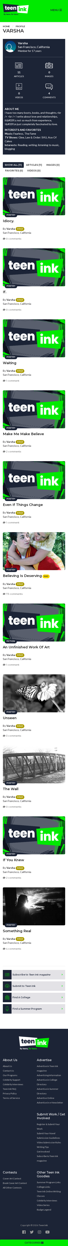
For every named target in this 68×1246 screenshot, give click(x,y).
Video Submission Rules (49, 1142)
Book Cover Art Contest (15, 1183)
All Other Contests (12, 1187)
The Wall (11, 789)
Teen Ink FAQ (9, 1088)
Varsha (10, 228)
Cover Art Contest (12, 1178)
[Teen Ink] (17, 9)
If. (4, 292)
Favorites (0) (14, 170)
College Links (43, 1186)
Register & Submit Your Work (48, 1126)
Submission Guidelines (48, 1137)
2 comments (13, 451)
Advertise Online (45, 1098)
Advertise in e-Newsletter (50, 1102)
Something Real (17, 931)
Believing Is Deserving (22, 576)
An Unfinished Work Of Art (26, 647)
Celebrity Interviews (13, 1084)
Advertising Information (49, 1075)
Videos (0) (34, 170)
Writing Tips (43, 1147)
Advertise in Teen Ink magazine (47, 1068)
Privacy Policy (10, 1093)
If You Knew (13, 860)
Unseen (10, 718)
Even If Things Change (23, 505)
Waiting (9, 363)
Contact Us (8, 1070)
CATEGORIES (33, 1242)
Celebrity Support (11, 1079)
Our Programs (10, 1075)
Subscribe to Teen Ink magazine (47, 1158)
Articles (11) (34, 164)
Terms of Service (11, 1098)
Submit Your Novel (46, 1133)
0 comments (13, 238)
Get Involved (43, 1151)
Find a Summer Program (27, 1008)
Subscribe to (31, 974)
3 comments (13, 735)
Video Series (43, 1205)
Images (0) (53, 164)
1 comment (12, 380)
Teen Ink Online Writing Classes (49, 1193)
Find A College (21, 997)
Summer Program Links (49, 1182)
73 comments (14, 594)
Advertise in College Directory (47, 1082)
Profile (20, 26)
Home (6, 26)
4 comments (13, 948)
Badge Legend (44, 1209)
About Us (7, 1066)
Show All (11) (13, 164)
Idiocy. (8, 221)
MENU (55, 10)
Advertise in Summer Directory (47, 1091)
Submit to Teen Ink (24, 986)
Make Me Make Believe (23, 434)
